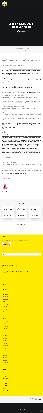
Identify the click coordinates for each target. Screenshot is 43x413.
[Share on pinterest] (20, 224)
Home (14, 50)
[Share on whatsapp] (22, 224)
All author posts (7, 194)
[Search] (37, 4)
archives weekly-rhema (6, 178)
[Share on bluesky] (24, 224)
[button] (40, 4)
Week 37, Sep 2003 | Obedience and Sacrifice (8, 210)
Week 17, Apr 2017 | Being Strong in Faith (21, 210)
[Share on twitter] (17, 224)
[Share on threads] (18, 224)
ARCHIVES (20, 20)
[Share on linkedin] (21, 224)
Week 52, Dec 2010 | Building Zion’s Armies (35, 210)
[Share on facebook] (16, 224)
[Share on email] (27, 224)
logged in (9, 231)
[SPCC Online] (4, 4)
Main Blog (21, 399)
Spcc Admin (23, 31)
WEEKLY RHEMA (25, 20)
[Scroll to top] (41, 410)
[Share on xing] (25, 224)
